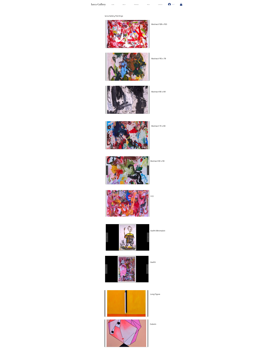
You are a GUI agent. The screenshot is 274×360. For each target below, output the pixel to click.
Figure (157, 294)
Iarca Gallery (98, 4)
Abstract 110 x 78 (158, 58)
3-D (151, 196)
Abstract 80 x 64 (158, 92)
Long (152, 294)
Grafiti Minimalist (157, 231)
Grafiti (153, 262)
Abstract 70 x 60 (158, 126)
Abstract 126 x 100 (159, 24)
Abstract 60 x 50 (157, 161)
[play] (145, 315)
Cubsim (153, 324)
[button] (181, 4)
